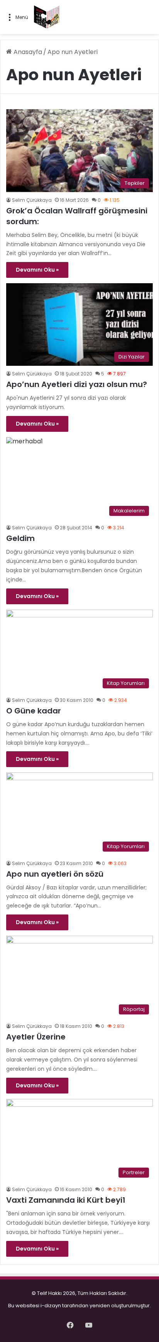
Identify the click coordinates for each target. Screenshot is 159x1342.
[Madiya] (46, 17)
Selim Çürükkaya (32, 200)
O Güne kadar (33, 710)
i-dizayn (51, 1305)
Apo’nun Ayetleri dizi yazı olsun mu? (76, 384)
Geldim (20, 538)
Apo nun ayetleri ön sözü (54, 874)
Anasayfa (27, 51)
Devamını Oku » (37, 270)
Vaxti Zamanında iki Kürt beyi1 (65, 1200)
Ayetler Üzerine (36, 1036)
